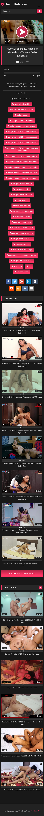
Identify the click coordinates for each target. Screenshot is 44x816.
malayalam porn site (22, 217)
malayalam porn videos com (22, 228)
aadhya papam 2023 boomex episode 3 (22, 142)
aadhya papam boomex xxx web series (22, 178)
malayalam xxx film (22, 244)
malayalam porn (23, 200)
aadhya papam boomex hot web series (22, 162)
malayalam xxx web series (22, 261)
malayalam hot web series (22, 195)
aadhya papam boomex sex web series (22, 173)
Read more (21, 93)
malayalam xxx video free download (22, 255)
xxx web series (22, 272)
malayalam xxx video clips (22, 250)
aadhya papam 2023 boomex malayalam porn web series (22, 149)
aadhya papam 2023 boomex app (22, 126)
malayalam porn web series (22, 233)
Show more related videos (22, 573)
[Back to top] (36, 809)
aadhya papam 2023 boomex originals (22, 156)
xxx (30, 266)
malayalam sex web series (22, 239)
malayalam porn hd (22, 206)
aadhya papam (22, 115)
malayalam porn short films (22, 211)
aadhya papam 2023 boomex (22, 121)
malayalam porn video (22, 222)
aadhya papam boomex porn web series (22, 167)
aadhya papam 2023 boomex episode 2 (22, 137)
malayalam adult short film (22, 184)
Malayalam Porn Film (23, 104)
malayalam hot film (22, 189)
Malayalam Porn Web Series (22, 109)
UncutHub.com (15, 4)
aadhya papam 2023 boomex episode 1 (22, 132)
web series (18, 266)
